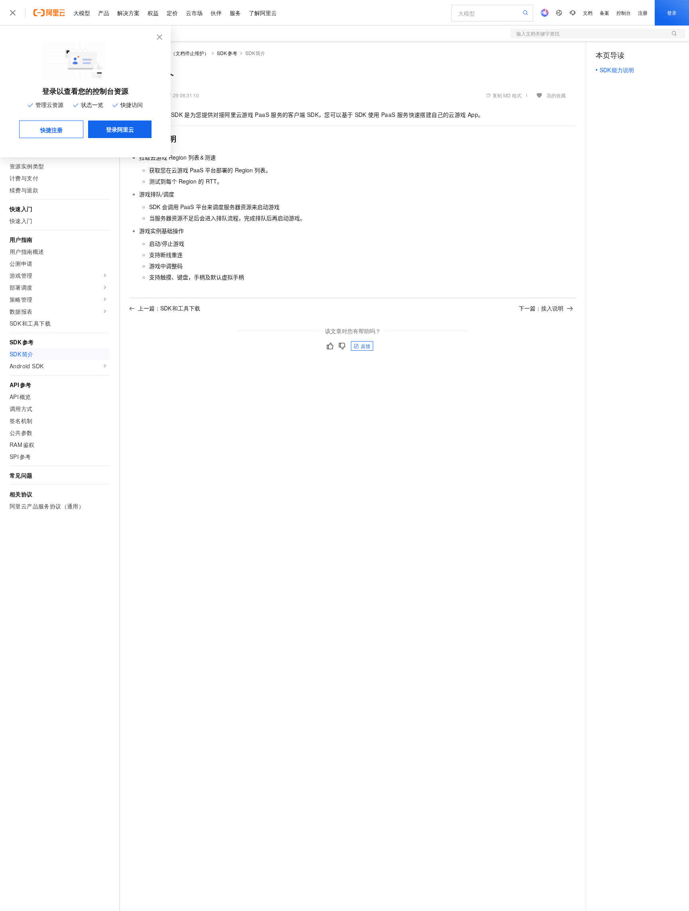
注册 (643, 12)
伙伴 (216, 13)
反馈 (365, 345)
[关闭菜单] (13, 13)
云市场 (194, 13)
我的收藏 (556, 95)
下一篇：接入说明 (541, 308)
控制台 (623, 12)
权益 (153, 13)
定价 (172, 13)
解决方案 (128, 13)
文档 (588, 12)
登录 (672, 12)
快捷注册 (51, 130)
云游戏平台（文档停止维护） (178, 52)
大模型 (81, 13)
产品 (103, 13)
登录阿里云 (120, 129)
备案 (604, 12)
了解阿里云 (263, 13)
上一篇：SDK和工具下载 (169, 308)
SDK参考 (227, 52)
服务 (235, 13)
